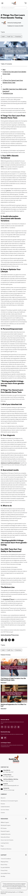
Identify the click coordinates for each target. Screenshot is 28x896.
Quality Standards (5, 806)
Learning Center (5, 843)
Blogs (2, 846)
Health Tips (10, 36)
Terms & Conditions (6, 858)
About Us (3, 798)
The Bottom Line (8, 93)
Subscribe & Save (5, 837)
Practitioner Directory (6, 849)
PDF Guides (4, 828)
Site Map (3, 876)
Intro (4, 69)
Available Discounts (5, 834)
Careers (3, 812)
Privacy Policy (4, 870)
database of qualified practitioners (10, 463)
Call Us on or (10, 779)
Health (3, 36)
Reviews (3, 803)
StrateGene (18, 36)
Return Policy (4, 864)
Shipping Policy (4, 861)
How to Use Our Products (7, 840)
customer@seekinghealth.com (11, 785)
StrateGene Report (8, 599)
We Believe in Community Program (9, 800)
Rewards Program (5, 831)
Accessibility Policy (5, 873)
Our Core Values (5, 809)
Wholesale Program (5, 825)
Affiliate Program (5, 822)
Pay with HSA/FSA (5, 867)
